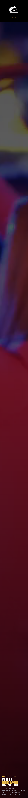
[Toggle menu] (14, 17)
